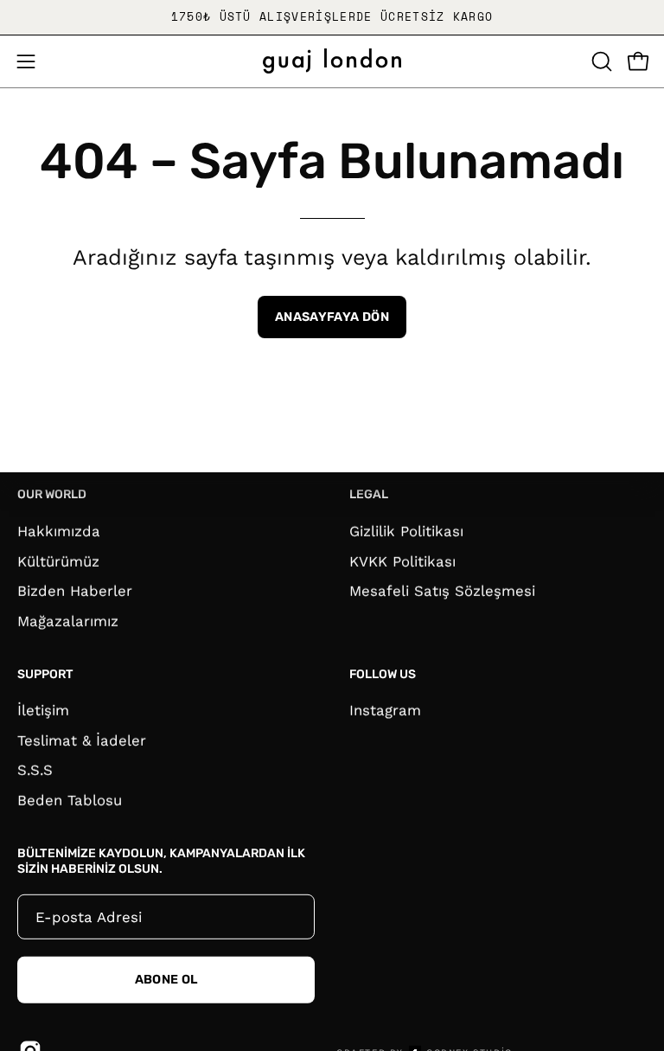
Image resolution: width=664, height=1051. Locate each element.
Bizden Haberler (74, 590)
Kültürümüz (58, 560)
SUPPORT (45, 674)
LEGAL (368, 494)
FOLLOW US (382, 674)
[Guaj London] (332, 61)
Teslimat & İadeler (81, 740)
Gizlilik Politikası (406, 530)
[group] (332, 17)
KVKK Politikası (402, 560)
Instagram (385, 710)
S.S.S (35, 770)
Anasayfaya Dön (332, 317)
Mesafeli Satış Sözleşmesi (442, 590)
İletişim (43, 710)
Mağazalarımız (67, 620)
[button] (600, 61)
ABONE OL (166, 978)
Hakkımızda (58, 530)
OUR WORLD (51, 494)
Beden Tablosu (69, 800)
